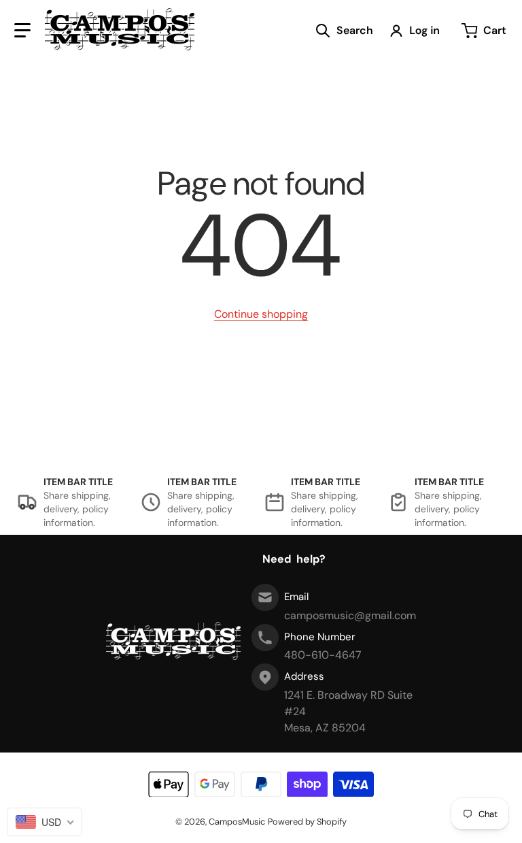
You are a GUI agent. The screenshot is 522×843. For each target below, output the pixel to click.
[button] (22, 30)
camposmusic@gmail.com (350, 615)
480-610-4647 (323, 655)
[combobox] (44, 822)
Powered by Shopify (307, 821)
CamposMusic (237, 821)
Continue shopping (261, 314)
